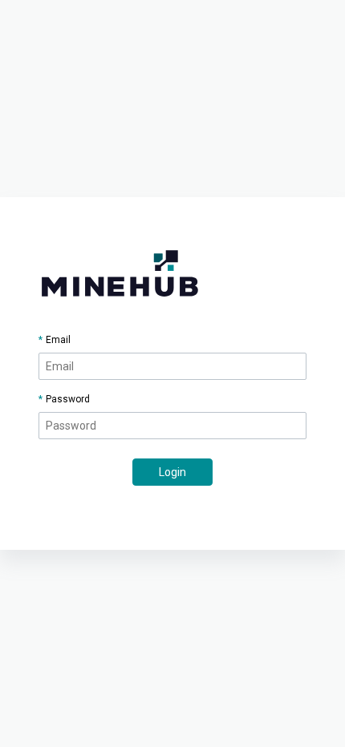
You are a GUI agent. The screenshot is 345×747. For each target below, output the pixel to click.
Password (68, 399)
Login (172, 472)
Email (58, 339)
